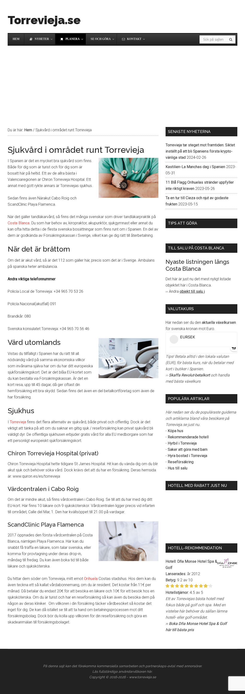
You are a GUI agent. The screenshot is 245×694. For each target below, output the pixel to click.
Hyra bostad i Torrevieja (187, 455)
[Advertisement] (122, 81)
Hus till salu (177, 468)
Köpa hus (175, 431)
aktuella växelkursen (219, 322)
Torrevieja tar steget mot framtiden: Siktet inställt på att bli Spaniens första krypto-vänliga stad (200, 151)
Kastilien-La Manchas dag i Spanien (195, 167)
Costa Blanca (18, 223)
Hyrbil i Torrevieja (182, 443)
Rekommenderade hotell (188, 437)
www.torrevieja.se (142, 677)
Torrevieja (18, 422)
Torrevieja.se (44, 20)
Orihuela (91, 578)
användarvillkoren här (135, 671)
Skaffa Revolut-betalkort (189, 375)
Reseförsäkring (181, 462)
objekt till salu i (192, 291)
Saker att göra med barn (187, 449)
